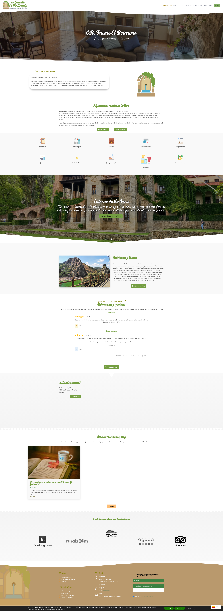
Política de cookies (67, 598)
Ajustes (190, 608)
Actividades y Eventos (193, 5)
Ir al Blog (111, 506)
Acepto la (144, 596)
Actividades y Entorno (68, 579)
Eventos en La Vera (138, 286)
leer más (32, 496)
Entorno (202, 5)
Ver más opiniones (111, 367)
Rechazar (179, 608)
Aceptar (169, 608)
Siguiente (144, 356)
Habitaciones (176, 5)
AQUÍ (64, 609)
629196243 (106, 590)
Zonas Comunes (66, 577)
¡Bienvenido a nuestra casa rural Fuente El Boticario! (51, 484)
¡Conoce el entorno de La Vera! (111, 216)
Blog (205, 5)
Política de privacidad (67, 595)
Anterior (118, 356)
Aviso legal (64, 593)
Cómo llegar (76, 396)
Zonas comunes (184, 5)
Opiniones (209, 5)
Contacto (217, 5)
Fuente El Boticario (167, 5)
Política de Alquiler (67, 591)
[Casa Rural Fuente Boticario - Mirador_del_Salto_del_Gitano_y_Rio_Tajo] (84, 286)
